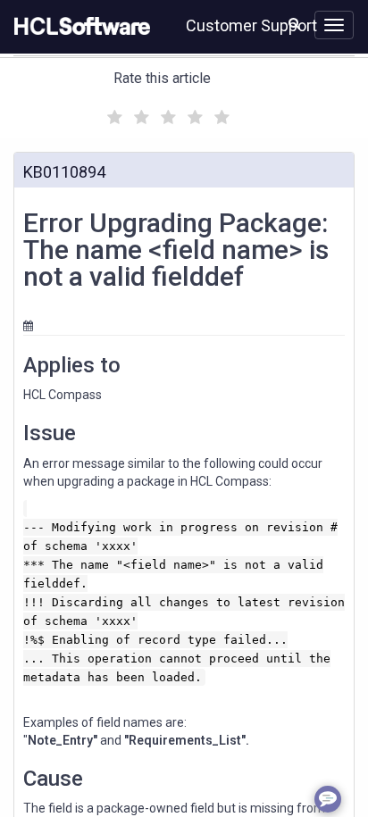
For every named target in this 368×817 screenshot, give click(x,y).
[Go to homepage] (78, 27)
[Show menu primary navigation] (334, 25)
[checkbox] (112, 112)
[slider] (166, 115)
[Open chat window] (327, 799)
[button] (294, 23)
